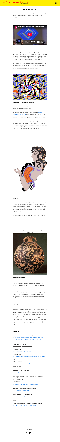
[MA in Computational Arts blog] (16, 3)
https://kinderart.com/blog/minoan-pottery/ (22, 350)
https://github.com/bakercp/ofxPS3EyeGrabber (23, 395)
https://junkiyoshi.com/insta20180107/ (21, 389)
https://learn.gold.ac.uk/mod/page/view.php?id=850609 (25, 371)
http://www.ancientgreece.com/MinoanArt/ (22, 345)
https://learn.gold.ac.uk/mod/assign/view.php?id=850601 (25, 384)
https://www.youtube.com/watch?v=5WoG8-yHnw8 (24, 404)
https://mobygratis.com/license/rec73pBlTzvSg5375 (24, 362)
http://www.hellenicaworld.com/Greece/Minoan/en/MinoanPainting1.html (29, 355)
